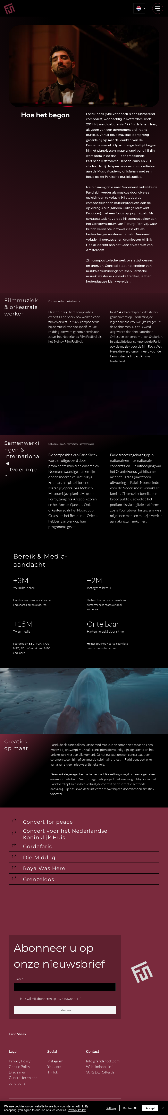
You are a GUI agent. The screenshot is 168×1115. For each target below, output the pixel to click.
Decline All (129, 1108)
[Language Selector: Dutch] (139, 8)
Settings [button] (111, 1108)
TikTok (52, 1072)
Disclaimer (17, 1072)
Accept (150, 1108)
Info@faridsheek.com (102, 1061)
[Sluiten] (163, 1108)
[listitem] (84, 821)
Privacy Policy (20, 1061)
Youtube (54, 1066)
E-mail (18, 979)
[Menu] (157, 8)
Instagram (55, 1061)
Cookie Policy (19, 1066)
